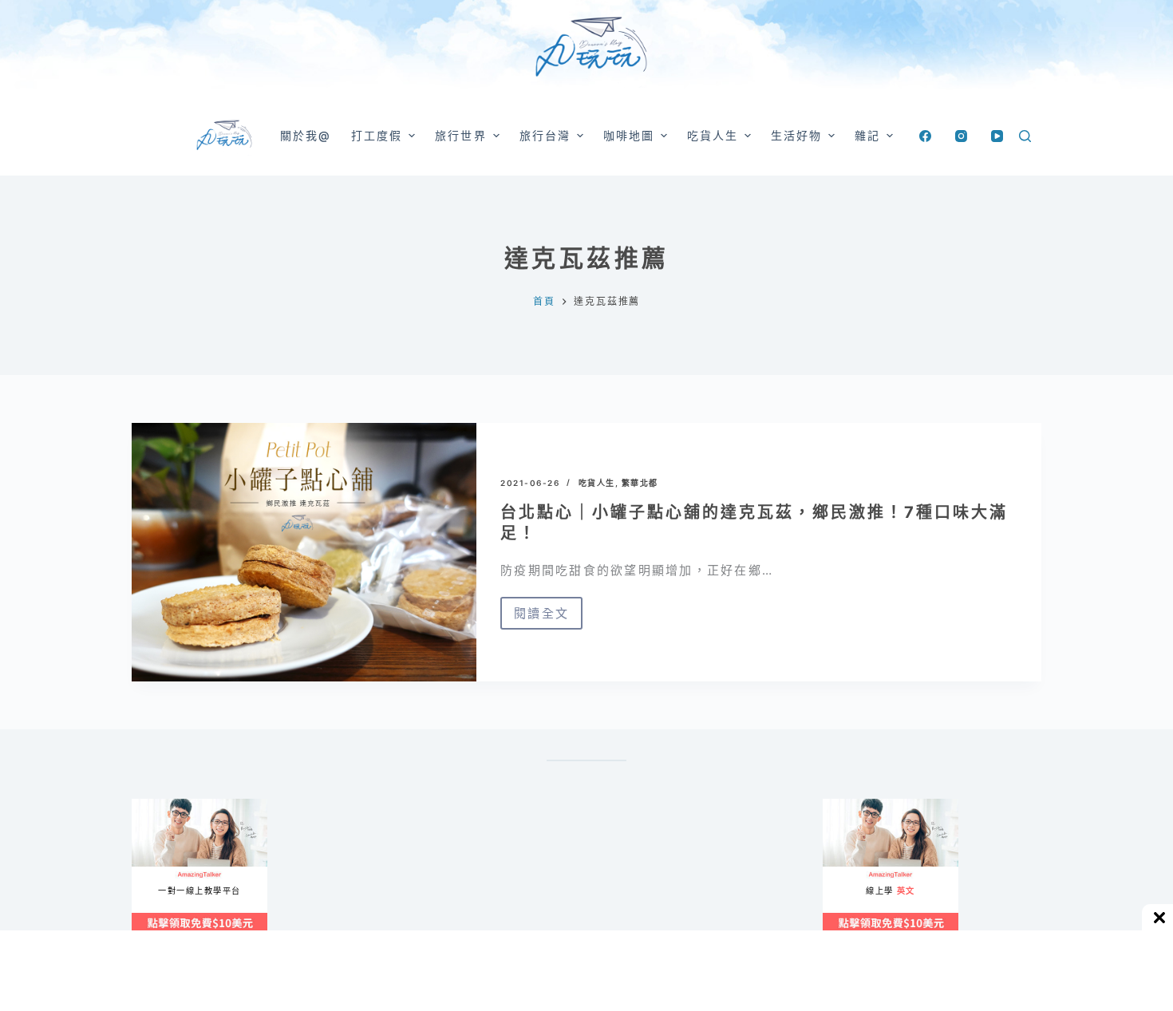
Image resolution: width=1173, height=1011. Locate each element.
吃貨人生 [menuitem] (712, 135)
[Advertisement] (658, 878)
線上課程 (147, 805)
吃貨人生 (597, 483)
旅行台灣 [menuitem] (545, 135)
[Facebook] (925, 136)
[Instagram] (961, 136)
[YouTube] (997, 136)
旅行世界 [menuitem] (460, 135)
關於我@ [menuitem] (305, 135)
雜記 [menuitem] (867, 135)
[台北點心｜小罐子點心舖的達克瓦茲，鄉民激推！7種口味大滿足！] (304, 552)
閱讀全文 (541, 618)
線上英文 (838, 805)
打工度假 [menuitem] (376, 135)
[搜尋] (1025, 136)
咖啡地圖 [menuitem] (628, 135)
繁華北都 (640, 483)
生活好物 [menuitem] (796, 135)
